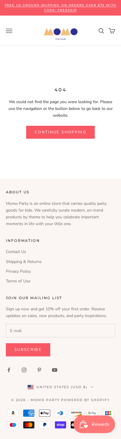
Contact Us (16, 251)
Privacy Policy (18, 271)
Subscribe (28, 349)
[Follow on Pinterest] (39, 370)
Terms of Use (18, 281)
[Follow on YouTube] (55, 370)
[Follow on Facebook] (9, 370)
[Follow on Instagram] (24, 370)
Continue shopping (60, 132)
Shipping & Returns (24, 261)
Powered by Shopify (85, 400)
